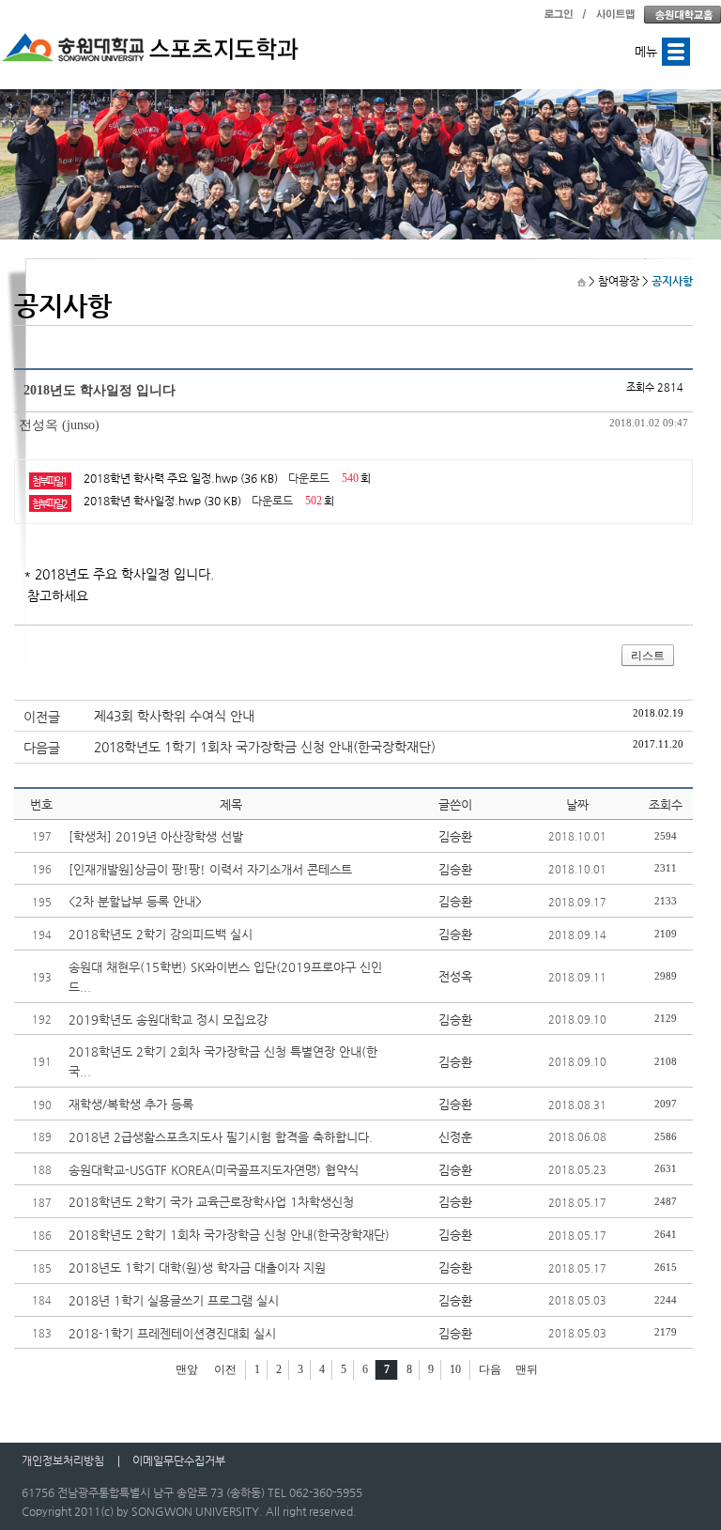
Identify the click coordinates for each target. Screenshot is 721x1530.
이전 (225, 1369)
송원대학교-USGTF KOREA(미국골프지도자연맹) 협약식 (214, 1170)
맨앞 (187, 1369)
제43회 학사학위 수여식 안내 (174, 715)
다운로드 (309, 478)
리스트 (648, 655)
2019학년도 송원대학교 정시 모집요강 (168, 1019)
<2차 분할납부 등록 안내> (135, 901)
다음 (490, 1369)
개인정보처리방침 (63, 1460)
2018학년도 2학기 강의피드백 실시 (161, 934)
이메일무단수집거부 (178, 1460)
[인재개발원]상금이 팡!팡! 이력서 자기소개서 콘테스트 (210, 869)
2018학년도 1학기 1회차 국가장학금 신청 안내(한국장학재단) (265, 746)
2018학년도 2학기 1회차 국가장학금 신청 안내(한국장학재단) (229, 1235)
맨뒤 (526, 1369)
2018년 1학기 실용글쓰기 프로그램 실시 (174, 1300)
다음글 (41, 747)
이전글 (41, 716)
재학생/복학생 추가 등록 (131, 1104)
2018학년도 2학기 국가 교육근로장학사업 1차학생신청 (211, 1202)
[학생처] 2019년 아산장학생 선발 (156, 836)
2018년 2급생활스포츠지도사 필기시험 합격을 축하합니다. (221, 1137)
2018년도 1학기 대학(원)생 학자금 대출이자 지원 (197, 1267)
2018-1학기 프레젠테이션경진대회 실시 (172, 1333)
